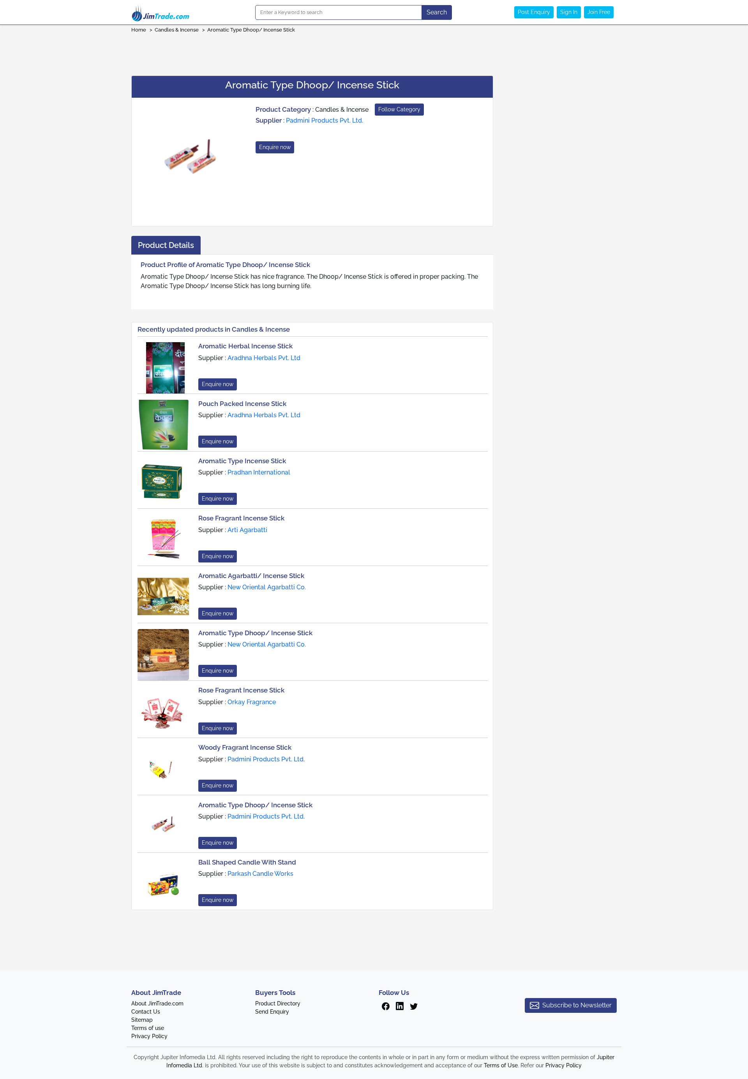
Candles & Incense (177, 30)
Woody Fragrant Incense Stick (244, 747)
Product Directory (277, 1003)
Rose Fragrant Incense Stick (241, 518)
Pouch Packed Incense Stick (242, 404)
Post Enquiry (534, 12)
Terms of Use (501, 1065)
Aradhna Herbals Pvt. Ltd (264, 358)
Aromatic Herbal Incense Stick (245, 346)
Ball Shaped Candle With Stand (247, 862)
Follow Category (399, 109)
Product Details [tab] (166, 245)
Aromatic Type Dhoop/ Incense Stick (251, 30)
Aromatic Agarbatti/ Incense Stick (251, 576)
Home (138, 30)
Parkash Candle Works (260, 873)
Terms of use (147, 1028)
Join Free (598, 12)
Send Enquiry (272, 1012)
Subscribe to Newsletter (577, 1005)
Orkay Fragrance (252, 702)
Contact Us (145, 1012)
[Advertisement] (374, 51)
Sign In (568, 12)
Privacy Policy (149, 1036)
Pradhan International (259, 472)
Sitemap (142, 1020)
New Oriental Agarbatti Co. (267, 587)
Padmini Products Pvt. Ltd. (324, 120)
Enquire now (275, 147)
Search (437, 12)
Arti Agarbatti (247, 530)
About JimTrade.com (157, 1003)
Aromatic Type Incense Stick (242, 461)
